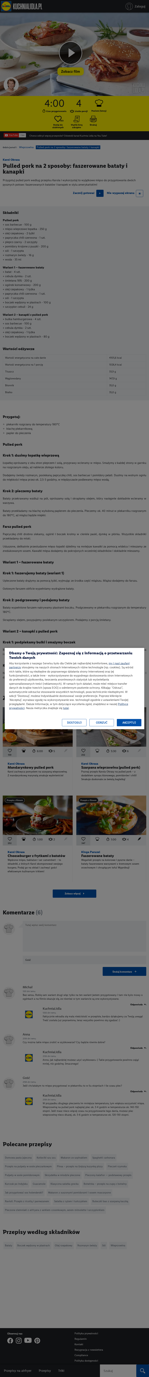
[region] (74, 688)
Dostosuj (74, 722)
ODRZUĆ (101, 722)
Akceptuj (129, 722)
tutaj (66, 708)
